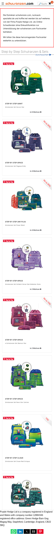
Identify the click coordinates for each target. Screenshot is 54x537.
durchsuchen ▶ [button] (43, 54)
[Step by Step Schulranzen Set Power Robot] (27, 199)
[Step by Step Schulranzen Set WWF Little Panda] (27, 494)
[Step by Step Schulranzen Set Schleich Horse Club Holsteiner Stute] (27, 258)
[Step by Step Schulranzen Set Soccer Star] (27, 81)
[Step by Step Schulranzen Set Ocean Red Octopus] (27, 435)
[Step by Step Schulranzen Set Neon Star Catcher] (27, 376)
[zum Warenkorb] (49, 4)
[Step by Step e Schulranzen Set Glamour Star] (27, 317)
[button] (14, 531)
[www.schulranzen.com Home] (19, 4)
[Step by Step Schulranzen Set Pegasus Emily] (27, 140)
